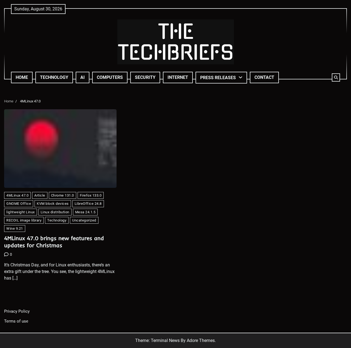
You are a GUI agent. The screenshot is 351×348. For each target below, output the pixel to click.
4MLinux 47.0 (17, 195)
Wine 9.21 (14, 228)
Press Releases (218, 77)
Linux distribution (55, 212)
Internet (178, 77)
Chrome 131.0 (62, 195)
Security (145, 77)
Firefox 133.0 (91, 195)
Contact (264, 77)
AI (82, 77)
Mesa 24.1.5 (85, 212)
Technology (54, 77)
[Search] (336, 77)
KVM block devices (53, 204)
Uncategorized (84, 220)
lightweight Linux (20, 212)
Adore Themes (201, 340)
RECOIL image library (23, 220)
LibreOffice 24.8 (88, 204)
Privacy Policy (17, 311)
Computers (110, 77)
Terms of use (16, 321)
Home (22, 77)
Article (39, 195)
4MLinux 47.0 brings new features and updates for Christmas (54, 242)
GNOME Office (18, 204)
